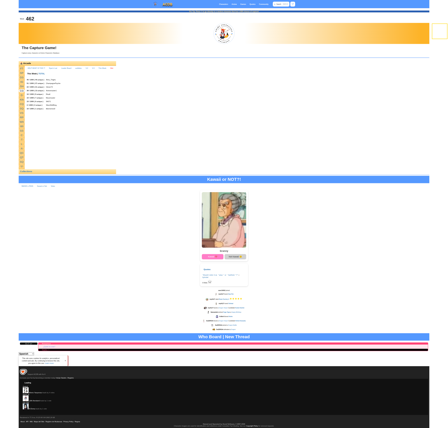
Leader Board (66, 68)
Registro (71, 378)
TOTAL (41, 74)
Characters (223, 4)
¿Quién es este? (49, 347)
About (22, 422)
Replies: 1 (45, 350)
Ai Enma (32, 409)
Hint (111, 68)
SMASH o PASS (27, 186)
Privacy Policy (68, 422)
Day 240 (26, 402)
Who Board (210, 336)
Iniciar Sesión (61, 378)
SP (21, 73)
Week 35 (26, 394)
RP (22, 117)
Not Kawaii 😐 (235, 256)
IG (21, 81)
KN (22, 99)
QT (21, 157)
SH (22, 86)
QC (22, 152)
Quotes (253, 4)
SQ (22, 108)
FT (21, 68)
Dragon (233, 329)
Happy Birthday (236, 312)
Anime (234, 4)
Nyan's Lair (53, 68)
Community (263, 4)
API (27, 422)
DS (22, 77)
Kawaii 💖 (212, 256)
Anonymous (46, 344)
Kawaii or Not (42, 186)
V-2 (87, 68)
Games (243, 4)
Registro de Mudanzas (54, 422)
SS (21, 130)
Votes (53, 186)
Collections (26, 171)
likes (205, 283)
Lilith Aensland (34, 401)
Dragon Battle (232, 325)
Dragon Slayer (223, 308)
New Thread (237, 336)
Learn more (49, 363)
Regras (77, 422)
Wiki (31, 422)
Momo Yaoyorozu (35, 393)
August (25, 386)
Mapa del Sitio (39, 422)
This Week (102, 68)
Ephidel (205, 277)
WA (22, 121)
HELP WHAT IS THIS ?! (36, 68)
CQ (22, 104)
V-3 (93, 68)
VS (21, 112)
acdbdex (78, 68)
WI (21, 126)
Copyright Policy (252, 426)
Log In (293, 4)
